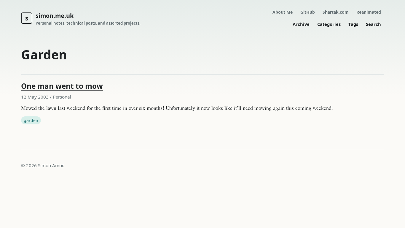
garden (31, 120)
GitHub (307, 12)
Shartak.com (336, 12)
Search (373, 24)
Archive (301, 24)
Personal (62, 97)
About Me (282, 12)
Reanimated (368, 12)
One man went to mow (62, 86)
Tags (353, 24)
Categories (329, 24)
